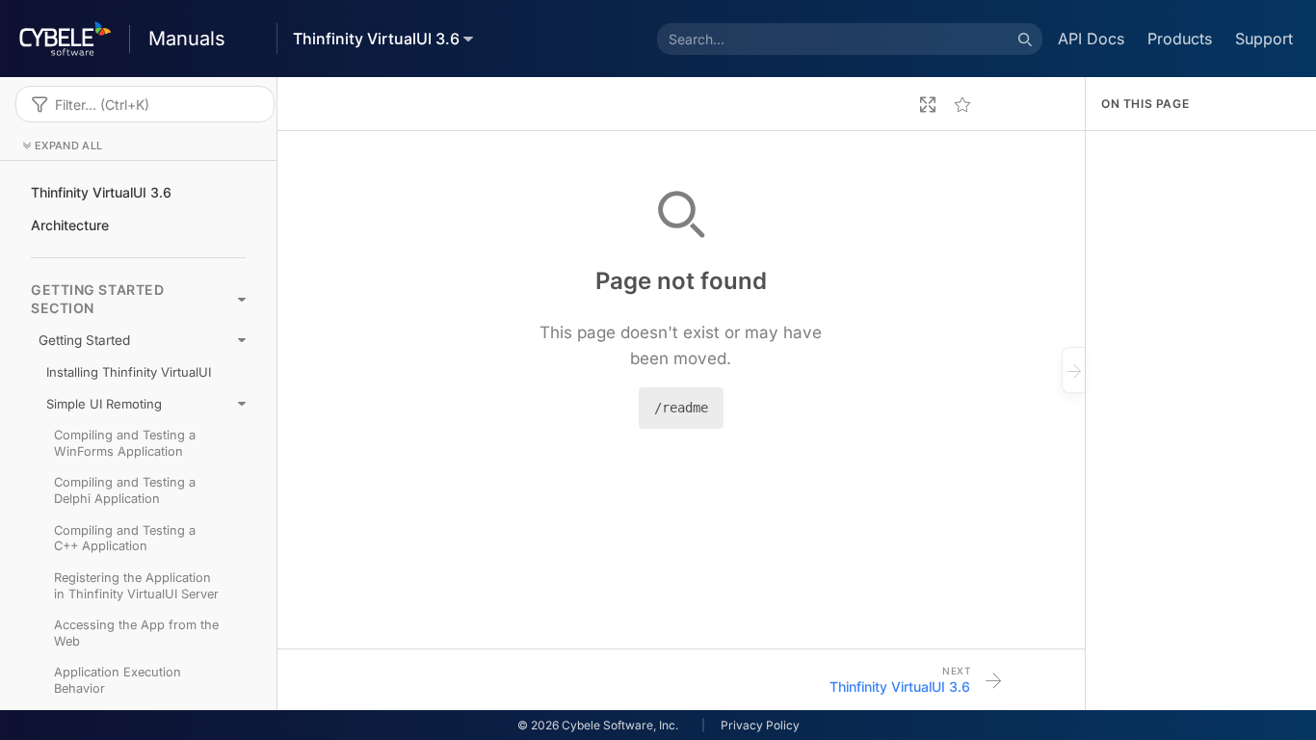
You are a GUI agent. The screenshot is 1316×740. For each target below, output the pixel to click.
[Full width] (927, 104)
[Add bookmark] (962, 104)
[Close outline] (1073, 370)
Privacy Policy (760, 725)
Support (1264, 38)
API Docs (1091, 38)
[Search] (1025, 38)
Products (1179, 38)
